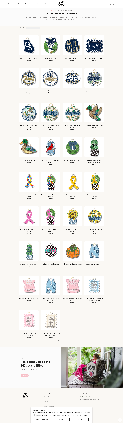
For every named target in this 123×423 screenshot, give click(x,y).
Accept (61, 419)
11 (63, 340)
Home (51, 10)
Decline (80, 419)
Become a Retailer (49, 404)
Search (46, 401)
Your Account (47, 399)
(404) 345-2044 (86, 396)
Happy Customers (49, 406)
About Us (46, 396)
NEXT (67, 340)
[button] (10, 3)
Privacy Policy (83, 415)
